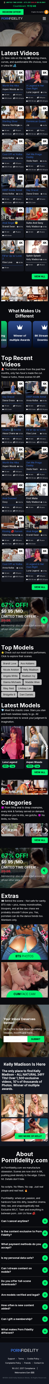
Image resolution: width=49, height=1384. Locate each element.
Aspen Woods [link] (9, 89)
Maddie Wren (32, 682)
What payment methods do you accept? (21, 1246)
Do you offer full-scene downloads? (16, 1282)
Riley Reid (8, 688)
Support (11, 1359)
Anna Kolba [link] (8, 158)
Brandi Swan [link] (8, 226)
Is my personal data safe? (17, 1257)
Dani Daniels (26, 694)
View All (39, 276)
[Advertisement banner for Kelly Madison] (24, 293)
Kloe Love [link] (7, 262)
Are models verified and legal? (20, 1294)
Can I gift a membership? (16, 1319)
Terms (21, 1359)
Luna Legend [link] (32, 92)
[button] (46, 748)
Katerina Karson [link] (10, 535)
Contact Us (39, 1363)
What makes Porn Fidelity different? (17, 1331)
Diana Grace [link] (32, 193)
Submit (36, 1039)
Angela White (10, 676)
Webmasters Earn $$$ (24, 1372)
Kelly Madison (30, 669)
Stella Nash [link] (32, 160)
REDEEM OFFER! (11, 12)
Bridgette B (9, 694)
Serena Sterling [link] (10, 125)
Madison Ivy (28, 676)
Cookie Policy (33, 1359)
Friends (27, 1363)
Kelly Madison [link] (33, 226)
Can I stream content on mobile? (16, 1270)
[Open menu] (44, 18)
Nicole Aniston (11, 669)
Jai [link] (27, 125)
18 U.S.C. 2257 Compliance (23, 1368)
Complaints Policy (13, 1363)
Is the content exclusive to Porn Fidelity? (21, 1233)
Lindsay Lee (24, 688)
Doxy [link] (5, 502)
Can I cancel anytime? (15, 1221)
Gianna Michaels (12, 682)
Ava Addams (27, 663)
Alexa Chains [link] (8, 433)
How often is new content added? (17, 1307)
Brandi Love (9, 663)
